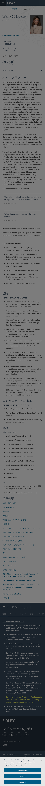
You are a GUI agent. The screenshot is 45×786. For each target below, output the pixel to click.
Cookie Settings (22, 770)
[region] (22, 771)
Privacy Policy (20, 766)
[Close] (41, 760)
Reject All (22, 776)
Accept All (22, 782)
